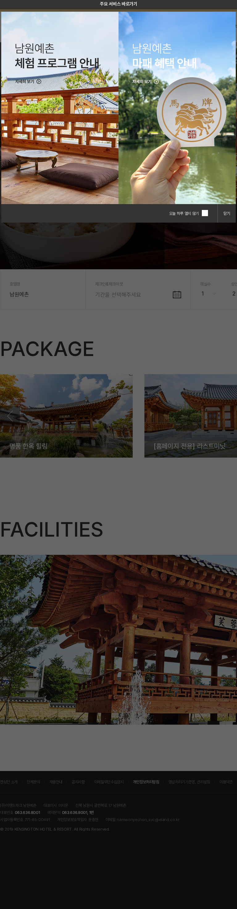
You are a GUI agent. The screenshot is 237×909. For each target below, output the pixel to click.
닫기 (226, 213)
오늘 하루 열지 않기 (184, 213)
